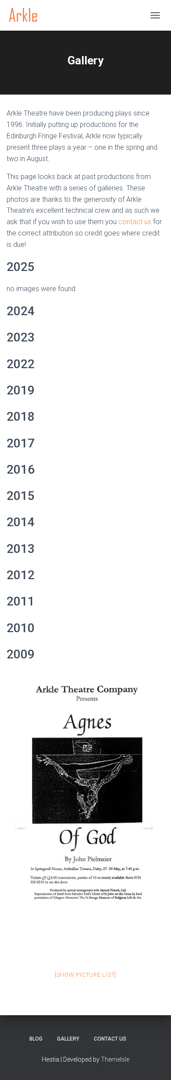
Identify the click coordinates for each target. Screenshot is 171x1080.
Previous (20, 823)
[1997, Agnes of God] (85, 794)
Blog (36, 1039)
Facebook (141, 1038)
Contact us (110, 1039)
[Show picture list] (85, 974)
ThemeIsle (115, 1059)
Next (146, 823)
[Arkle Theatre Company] (26, 15)
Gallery (68, 1039)
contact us (134, 222)
